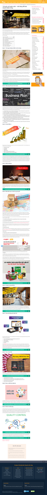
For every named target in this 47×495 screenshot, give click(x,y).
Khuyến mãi (33, 45)
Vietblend (7, 229)
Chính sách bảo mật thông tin (29, 470)
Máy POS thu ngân (18, 469)
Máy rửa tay (33, 59)
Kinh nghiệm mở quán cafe (35, 8)
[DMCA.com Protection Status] (33, 491)
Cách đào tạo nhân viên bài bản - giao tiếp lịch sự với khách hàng (16, 432)
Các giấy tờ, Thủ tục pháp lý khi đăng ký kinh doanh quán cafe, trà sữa (16, 189)
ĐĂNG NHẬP (39, 2)
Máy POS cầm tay (18, 470)
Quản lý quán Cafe (34, 12)
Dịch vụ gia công (7, 471)
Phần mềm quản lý (34, 63)
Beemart (22, 222)
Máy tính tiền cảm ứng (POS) (35, 61)
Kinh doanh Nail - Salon (35, 49)
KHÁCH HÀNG (21, 2)
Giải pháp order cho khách (18, 476)
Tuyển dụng (33, 66)
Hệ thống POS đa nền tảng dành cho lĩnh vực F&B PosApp (16, 349)
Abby (24, 222)
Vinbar (4, 229)
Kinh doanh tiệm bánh (35, 53)
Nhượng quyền (34, 62)
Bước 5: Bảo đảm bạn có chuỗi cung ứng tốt (8, 41)
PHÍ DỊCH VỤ (14, 2)
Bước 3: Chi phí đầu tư (5, 39)
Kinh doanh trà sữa (34, 54)
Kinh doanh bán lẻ (34, 46)
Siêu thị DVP (26, 222)
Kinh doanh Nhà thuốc (35, 50)
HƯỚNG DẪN (25, 2)
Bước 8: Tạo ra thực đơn (6, 44)
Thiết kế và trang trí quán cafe (36, 9)
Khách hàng (33, 42)
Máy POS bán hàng (18, 471)
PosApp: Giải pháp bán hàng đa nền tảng (23, 465)
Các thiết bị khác (18, 477)
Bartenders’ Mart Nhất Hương (17, 222)
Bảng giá (7, 470)
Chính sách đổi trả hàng (29, 469)
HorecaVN (9, 229)
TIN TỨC (18, 2)
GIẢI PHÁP (8, 2)
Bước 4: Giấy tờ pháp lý (6, 40)
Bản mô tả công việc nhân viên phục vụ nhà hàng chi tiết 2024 (16, 455)
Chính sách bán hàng (34, 38)
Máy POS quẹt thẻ (34, 58)
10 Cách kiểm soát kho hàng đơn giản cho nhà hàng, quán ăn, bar (16, 453)
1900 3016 (41, 472)
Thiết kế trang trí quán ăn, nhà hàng (36, 21)
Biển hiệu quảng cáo (34, 37)
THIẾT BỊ (11, 2)
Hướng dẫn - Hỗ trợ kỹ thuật (35, 41)
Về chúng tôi (7, 469)
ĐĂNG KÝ (43, 2)
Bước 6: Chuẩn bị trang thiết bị (6, 42)
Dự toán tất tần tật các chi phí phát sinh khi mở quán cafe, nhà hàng (16, 154)
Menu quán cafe (34, 13)
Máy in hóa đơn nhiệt (34, 57)
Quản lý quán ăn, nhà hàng (35, 20)
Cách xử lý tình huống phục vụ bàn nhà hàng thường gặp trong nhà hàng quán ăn (16, 448)
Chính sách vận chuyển (29, 471)
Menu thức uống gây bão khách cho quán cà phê (17, 375)
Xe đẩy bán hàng (34, 67)
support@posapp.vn (40, 471)
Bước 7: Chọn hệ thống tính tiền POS (7, 43)
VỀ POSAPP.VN (29, 2)
